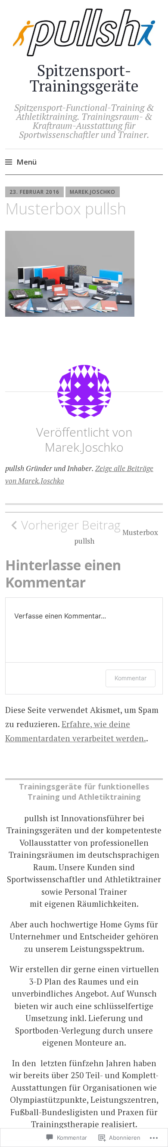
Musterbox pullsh (89, 531)
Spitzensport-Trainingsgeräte (84, 78)
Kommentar (130, 678)
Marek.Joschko (92, 192)
